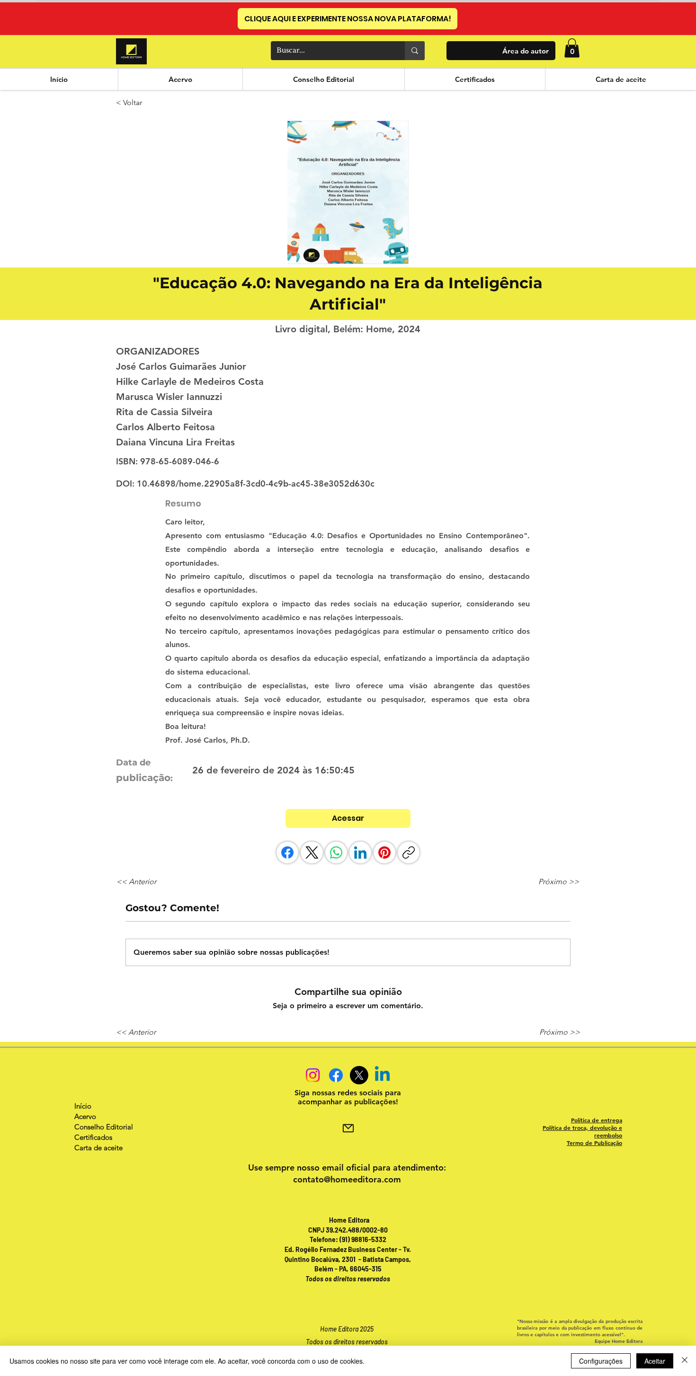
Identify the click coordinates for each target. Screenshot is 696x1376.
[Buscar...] (415, 50)
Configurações (601, 1361)
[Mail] (348, 1128)
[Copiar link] (408, 852)
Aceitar (654, 1361)
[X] (359, 1075)
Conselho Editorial (103, 1126)
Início (82, 1105)
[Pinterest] (384, 852)
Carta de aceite (98, 1147)
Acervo (85, 1116)
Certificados (93, 1137)
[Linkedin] (382, 1075)
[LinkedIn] (360, 852)
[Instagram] (312, 1075)
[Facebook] (287, 852)
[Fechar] (684, 1360)
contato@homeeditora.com (347, 1179)
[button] (572, 48)
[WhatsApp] (336, 852)
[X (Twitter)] (312, 852)
